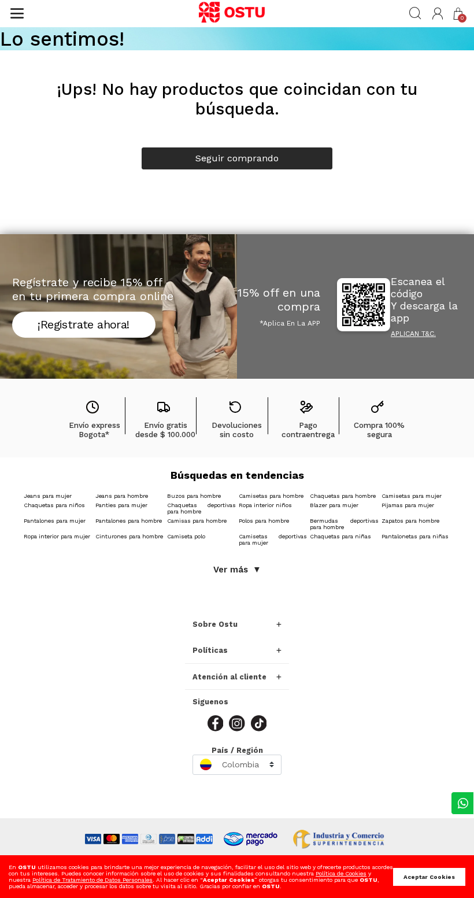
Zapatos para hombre (410, 521)
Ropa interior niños (265, 505)
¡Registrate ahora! (83, 324)
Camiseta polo (186, 536)
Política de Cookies (341, 873)
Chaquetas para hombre (343, 496)
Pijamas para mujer (408, 505)
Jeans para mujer (48, 496)
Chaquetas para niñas (340, 536)
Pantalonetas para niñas (415, 536)
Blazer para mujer (334, 505)
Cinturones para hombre (129, 536)
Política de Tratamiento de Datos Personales (92, 880)
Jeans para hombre (121, 496)
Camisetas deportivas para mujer (273, 539)
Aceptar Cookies (429, 877)
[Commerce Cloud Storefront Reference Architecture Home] (237, 13)
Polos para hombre (264, 521)
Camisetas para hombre (271, 496)
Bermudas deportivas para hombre (344, 524)
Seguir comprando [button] (237, 158)
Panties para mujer (121, 505)
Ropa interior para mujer (57, 536)
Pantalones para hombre (128, 521)
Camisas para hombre (197, 521)
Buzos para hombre (194, 496)
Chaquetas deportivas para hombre (201, 508)
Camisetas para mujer (412, 496)
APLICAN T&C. (413, 334)
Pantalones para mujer (55, 521)
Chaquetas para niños (54, 505)
